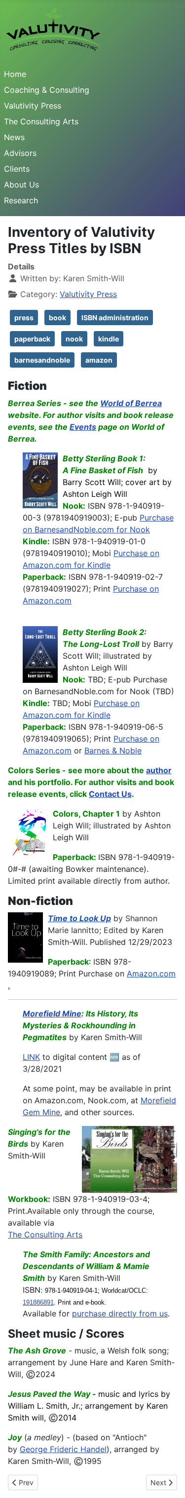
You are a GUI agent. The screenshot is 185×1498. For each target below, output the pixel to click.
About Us (21, 184)
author (159, 770)
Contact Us (110, 794)
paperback (32, 339)
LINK (31, 1057)
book (57, 317)
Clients (17, 169)
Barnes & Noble (113, 750)
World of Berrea (131, 403)
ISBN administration (114, 317)
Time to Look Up (79, 918)
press (24, 317)
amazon (98, 360)
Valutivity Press (32, 106)
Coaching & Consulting (46, 90)
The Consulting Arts (41, 121)
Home (15, 74)
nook (74, 339)
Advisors (20, 153)
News (14, 137)
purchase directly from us (120, 1313)
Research (21, 200)
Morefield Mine (52, 1013)
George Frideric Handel (63, 1449)
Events (83, 427)
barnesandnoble (42, 360)
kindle (108, 339)
